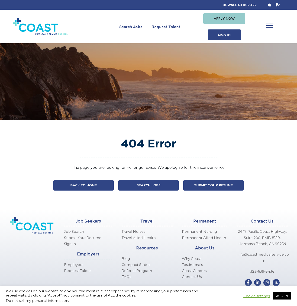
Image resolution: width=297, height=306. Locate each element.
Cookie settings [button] (256, 296)
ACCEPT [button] (282, 296)
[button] (224, 18)
